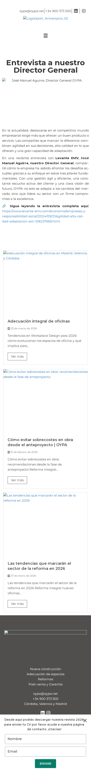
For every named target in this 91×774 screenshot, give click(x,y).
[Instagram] (48, 713)
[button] (45, 36)
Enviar (45, 764)
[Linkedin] (42, 713)
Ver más (17, 356)
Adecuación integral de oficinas (39, 321)
